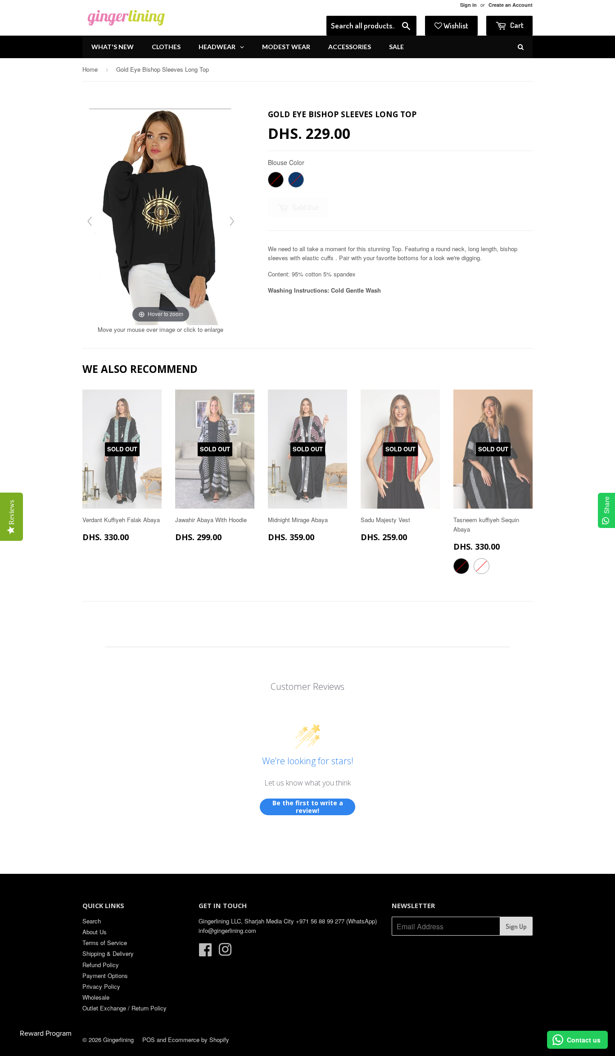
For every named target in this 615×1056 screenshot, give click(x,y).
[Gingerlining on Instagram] (225, 952)
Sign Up (516, 926)
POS (148, 1039)
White (481, 566)
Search (91, 921)
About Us (94, 931)
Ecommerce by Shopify (198, 1039)
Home (90, 69)
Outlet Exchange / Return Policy (124, 1008)
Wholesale (95, 997)
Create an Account (510, 4)
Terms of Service (104, 942)
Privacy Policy (101, 986)
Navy (296, 180)
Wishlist (455, 25)
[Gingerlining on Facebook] (205, 952)
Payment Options (105, 975)
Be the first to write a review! (307, 807)
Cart (516, 25)
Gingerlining (118, 1039)
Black (276, 180)
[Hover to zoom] (161, 215)
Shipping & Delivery (108, 953)
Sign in (468, 4)
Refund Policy (100, 964)
